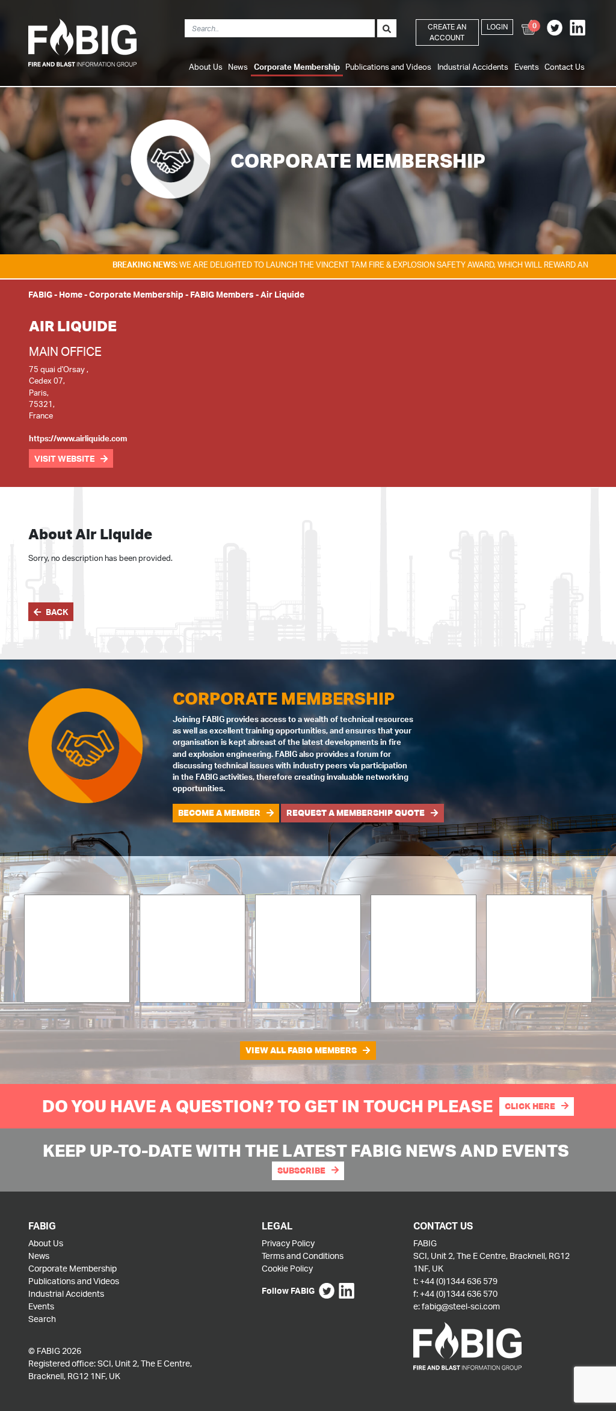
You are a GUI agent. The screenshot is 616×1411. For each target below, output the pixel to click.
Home (70, 294)
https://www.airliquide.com (78, 438)
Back (57, 612)
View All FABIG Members (301, 1050)
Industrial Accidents (472, 67)
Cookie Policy (287, 1268)
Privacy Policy (288, 1243)
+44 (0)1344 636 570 (458, 1293)
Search (42, 1319)
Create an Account (447, 32)
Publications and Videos (388, 67)
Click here (530, 1106)
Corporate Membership (297, 67)
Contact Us (564, 67)
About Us (206, 67)
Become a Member (219, 812)
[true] (386, 28)
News (238, 67)
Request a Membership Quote (355, 812)
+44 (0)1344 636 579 (458, 1281)
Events (526, 67)
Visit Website (64, 458)
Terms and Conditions (302, 1255)
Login (497, 26)
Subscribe (301, 1170)
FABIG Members (222, 294)
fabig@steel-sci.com (461, 1306)
